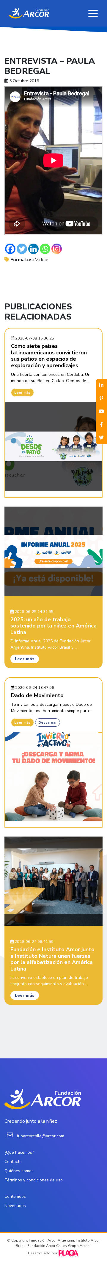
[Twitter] (22, 249)
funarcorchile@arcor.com (40, 1136)
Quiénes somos (19, 1171)
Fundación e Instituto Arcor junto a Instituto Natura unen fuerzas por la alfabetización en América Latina (52, 959)
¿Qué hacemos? (19, 1152)
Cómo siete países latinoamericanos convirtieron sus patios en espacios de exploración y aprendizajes (49, 355)
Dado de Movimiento (37, 695)
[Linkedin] (33, 249)
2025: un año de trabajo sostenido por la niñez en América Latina (53, 626)
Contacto (13, 1161)
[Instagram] (56, 249)
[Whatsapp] (45, 249)
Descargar (47, 722)
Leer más (22, 392)
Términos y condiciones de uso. (34, 1180)
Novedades (15, 1206)
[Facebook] (10, 249)
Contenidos (15, 1196)
